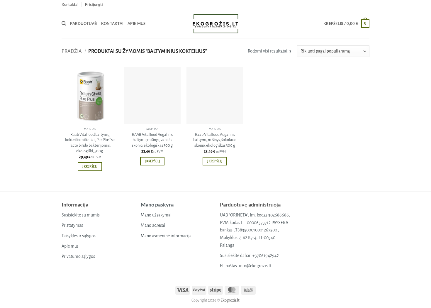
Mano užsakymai (156, 215)
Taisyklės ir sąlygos (79, 235)
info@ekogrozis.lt (255, 265)
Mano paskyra (157, 204)
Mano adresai (153, 225)
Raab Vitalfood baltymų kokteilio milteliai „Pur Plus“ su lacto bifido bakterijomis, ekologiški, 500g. (90, 142)
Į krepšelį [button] (89, 166)
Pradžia (72, 51)
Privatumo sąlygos (78, 256)
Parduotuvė (83, 23)
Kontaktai (70, 4)
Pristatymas (72, 225)
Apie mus (136, 23)
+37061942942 (265, 255)
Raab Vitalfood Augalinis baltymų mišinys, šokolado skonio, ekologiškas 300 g (214, 140)
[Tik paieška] (64, 23)
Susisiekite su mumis (81, 215)
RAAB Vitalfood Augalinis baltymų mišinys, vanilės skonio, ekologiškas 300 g (152, 140)
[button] (94, 4)
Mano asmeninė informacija (166, 235)
